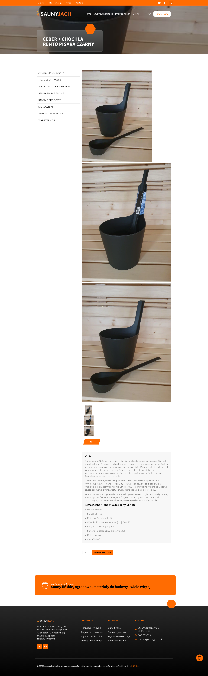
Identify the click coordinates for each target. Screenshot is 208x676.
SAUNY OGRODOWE (49, 100)
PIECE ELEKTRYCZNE (50, 79)
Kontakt (79, 3)
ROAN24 (134, 666)
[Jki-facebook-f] (39, 646)
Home (88, 13)
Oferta (136, 13)
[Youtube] (45, 646)
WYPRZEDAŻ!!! (46, 120)
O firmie (41, 3)
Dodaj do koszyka (102, 552)
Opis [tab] (91, 442)
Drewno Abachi (122, 13)
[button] (171, 3)
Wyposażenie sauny (50, 113)
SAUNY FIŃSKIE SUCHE (51, 93)
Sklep (68, 3)
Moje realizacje (55, 3)
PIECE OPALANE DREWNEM (54, 86)
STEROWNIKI (45, 107)
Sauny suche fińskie (103, 13)
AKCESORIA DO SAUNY (51, 73)
